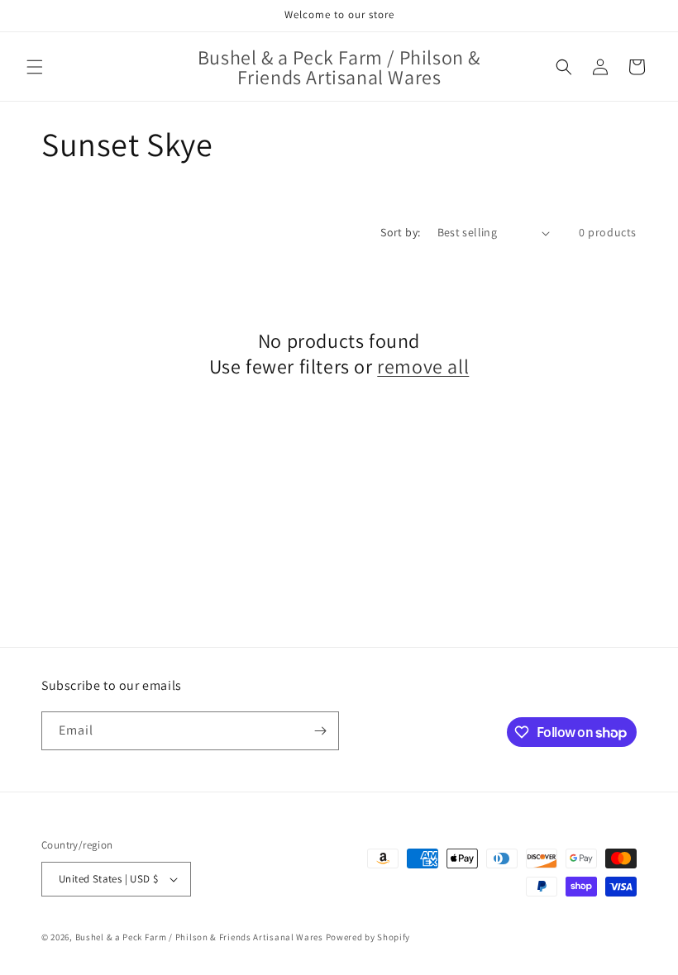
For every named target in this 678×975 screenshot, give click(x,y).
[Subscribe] (320, 730)
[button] (35, 67)
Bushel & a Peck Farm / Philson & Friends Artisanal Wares (199, 937)
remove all (423, 366)
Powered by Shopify (368, 937)
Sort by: (400, 232)
